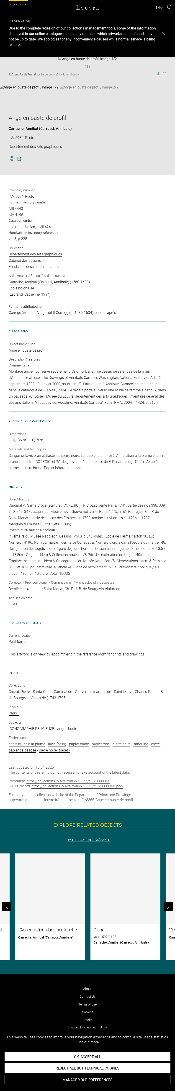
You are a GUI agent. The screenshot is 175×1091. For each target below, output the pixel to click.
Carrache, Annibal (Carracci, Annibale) (40, 128)
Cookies (87, 1012)
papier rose (101, 744)
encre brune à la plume (27, 744)
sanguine (140, 744)
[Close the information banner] (163, 34)
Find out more (87, 1042)
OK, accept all (87, 1057)
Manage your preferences (87, 1080)
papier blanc (79, 744)
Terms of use (88, 1004)
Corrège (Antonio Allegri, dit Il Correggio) (40, 312)
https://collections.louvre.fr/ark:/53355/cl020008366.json (77, 786)
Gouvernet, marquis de (93, 692)
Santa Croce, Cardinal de (52, 692)
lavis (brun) (57, 744)
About (87, 989)
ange (61, 729)
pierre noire (121, 744)
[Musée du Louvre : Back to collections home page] (87, 7)
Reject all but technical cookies (87, 1068)
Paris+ (14, 713)
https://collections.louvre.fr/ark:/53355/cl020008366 (68, 781)
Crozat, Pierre (19, 692)
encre (155, 744)
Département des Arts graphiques (35, 254)
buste (72, 729)
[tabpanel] (87, 907)
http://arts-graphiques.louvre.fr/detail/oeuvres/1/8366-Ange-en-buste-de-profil (71, 800)
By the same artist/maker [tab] (88, 840)
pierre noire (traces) (54, 750)
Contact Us (87, 996)
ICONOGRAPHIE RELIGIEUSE (31, 729)
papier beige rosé (22, 750)
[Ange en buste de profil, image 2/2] (89, 96)
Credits (87, 1020)
